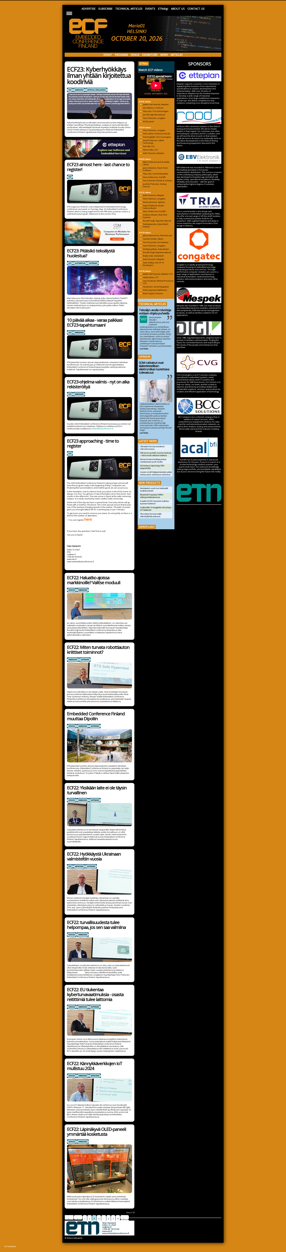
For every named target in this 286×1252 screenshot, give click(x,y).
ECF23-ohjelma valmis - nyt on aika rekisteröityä (98, 384)
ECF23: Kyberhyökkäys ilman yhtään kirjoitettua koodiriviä (99, 75)
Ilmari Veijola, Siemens (153, 293)
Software (93, 263)
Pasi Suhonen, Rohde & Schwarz (157, 180)
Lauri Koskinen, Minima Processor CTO (158, 282)
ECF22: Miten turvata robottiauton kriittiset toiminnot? (98, 649)
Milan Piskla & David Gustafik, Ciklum (156, 163)
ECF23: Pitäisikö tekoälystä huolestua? (91, 253)
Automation (80, 263)
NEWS (164, 55)
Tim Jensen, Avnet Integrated (156, 286)
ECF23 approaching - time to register (93, 443)
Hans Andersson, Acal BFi (154, 177)
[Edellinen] (78, 1217)
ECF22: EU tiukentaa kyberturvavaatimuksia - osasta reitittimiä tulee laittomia (95, 994)
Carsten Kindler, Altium (153, 238)
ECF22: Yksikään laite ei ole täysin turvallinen (97, 790)
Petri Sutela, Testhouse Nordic (156, 133)
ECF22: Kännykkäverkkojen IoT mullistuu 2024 (94, 1065)
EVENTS (150, 8)
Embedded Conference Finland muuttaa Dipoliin (96, 716)
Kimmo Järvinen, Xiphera (154, 202)
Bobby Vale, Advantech (153, 255)
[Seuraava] (124, 1217)
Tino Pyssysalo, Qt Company (155, 242)
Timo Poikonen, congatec (154, 118)
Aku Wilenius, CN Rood (153, 107)
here (88, 519)
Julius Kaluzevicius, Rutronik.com (157, 235)
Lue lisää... (144, 348)
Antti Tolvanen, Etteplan (153, 153)
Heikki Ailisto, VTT (150, 277)
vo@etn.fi (71, 554)
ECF (70, 90)
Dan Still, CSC (149, 146)
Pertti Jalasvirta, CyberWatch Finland (155, 225)
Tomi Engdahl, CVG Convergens (157, 137)
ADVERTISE (88, 8)
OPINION (144, 356)
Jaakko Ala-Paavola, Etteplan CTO (158, 274)
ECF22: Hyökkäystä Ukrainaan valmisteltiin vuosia (94, 856)
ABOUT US (178, 8)
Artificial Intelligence (96, 90)
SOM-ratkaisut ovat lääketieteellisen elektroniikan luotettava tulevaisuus (154, 367)
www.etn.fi (72, 559)
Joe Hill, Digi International (154, 114)
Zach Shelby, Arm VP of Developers (153, 263)
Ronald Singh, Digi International (157, 220)
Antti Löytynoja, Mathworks (155, 290)
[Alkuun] (69, 1217)
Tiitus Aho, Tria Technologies (155, 111)
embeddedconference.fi (102, 428)
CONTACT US (196, 8)
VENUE (135, 55)
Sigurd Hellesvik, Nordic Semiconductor (153, 206)
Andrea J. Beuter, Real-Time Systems (155, 216)
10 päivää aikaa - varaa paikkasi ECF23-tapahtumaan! (94, 322)
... (103, 1218)
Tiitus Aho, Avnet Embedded (155, 173)
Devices (72, 590)
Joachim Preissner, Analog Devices (154, 185)
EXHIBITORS (149, 55)
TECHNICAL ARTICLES (128, 8)
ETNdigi (163, 8)
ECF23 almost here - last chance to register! (98, 166)
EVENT (108, 55)
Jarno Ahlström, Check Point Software (155, 169)
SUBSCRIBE (105, 8)
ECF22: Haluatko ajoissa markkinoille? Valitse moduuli (93, 579)
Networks (79, 866)
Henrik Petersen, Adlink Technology (153, 141)
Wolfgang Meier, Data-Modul (156, 249)
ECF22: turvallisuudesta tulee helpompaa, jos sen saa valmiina (96, 924)
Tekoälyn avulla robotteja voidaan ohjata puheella (155, 311)
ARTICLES (177, 55)
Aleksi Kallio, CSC (150, 149)
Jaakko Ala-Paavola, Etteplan (156, 104)
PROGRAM (121, 55)
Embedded (79, 90)
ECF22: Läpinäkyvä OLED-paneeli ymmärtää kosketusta (96, 1131)
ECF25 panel (148, 121)
